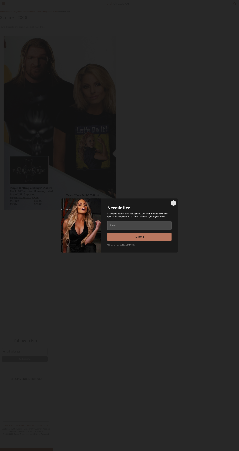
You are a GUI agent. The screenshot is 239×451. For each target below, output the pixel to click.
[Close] (173, 203)
